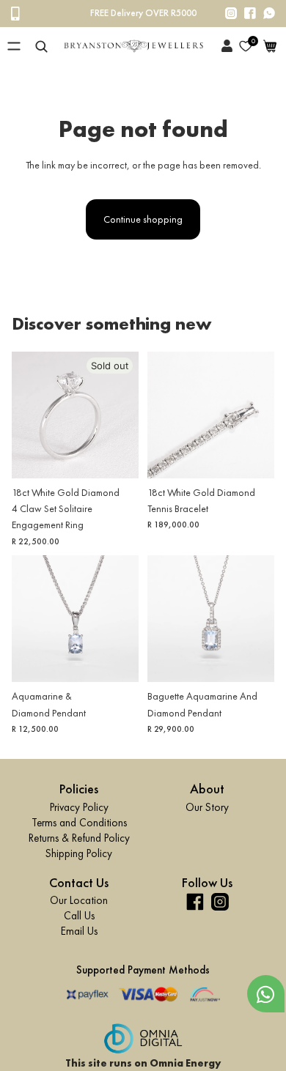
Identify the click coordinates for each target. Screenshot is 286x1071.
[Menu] (14, 46)
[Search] (41, 46)
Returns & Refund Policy (79, 837)
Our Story (207, 806)
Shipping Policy (78, 852)
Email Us (79, 931)
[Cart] (270, 46)
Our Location (79, 900)
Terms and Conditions (79, 822)
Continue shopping (143, 219)
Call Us (79, 915)
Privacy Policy (79, 806)
